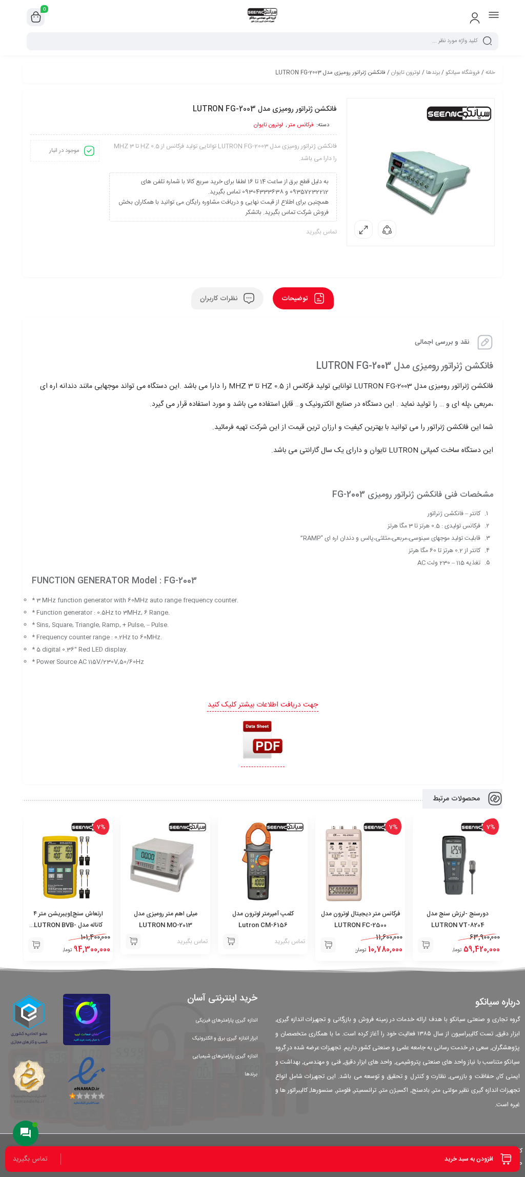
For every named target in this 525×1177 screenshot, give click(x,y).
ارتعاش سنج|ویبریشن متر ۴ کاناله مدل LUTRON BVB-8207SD (68, 925)
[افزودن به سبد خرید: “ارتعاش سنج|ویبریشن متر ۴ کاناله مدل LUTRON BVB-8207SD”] (36, 945)
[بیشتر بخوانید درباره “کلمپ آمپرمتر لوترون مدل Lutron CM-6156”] (230, 941)
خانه (490, 72)
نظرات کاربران (219, 298)
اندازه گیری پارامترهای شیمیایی (225, 1056)
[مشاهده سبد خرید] (36, 17)
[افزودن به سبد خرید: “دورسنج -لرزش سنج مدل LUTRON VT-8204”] (425, 945)
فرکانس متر (301, 125)
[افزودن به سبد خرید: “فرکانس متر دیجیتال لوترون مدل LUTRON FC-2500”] (328, 945)
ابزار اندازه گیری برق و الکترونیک (224, 1038)
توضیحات (295, 298)
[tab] (303, 298)
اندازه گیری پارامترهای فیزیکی (226, 1020)
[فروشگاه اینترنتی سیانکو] (263, 17)
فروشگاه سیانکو (463, 72)
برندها (433, 72)
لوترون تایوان (405, 72)
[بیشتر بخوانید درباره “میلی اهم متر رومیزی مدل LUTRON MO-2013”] (133, 941)
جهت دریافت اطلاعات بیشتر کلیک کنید (263, 705)
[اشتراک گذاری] (387, 229)
